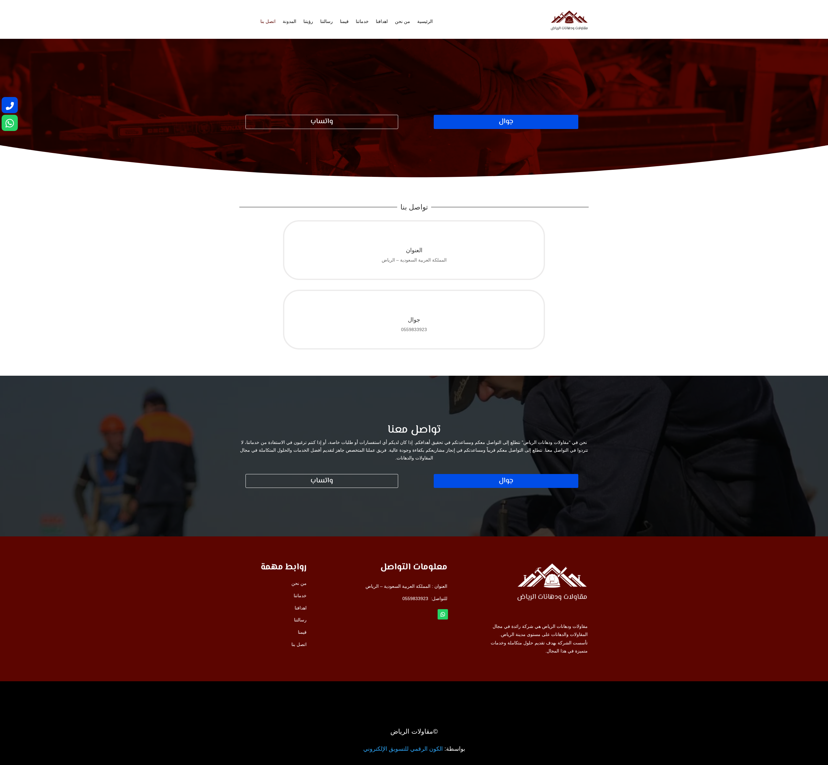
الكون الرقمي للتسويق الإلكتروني (403, 749)
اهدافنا (382, 21)
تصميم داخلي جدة (550, 694)
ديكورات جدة (555, 693)
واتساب (321, 121)
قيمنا (344, 21)
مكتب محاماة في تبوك (546, 693)
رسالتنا (326, 21)
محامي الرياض (553, 692)
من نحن (402, 21)
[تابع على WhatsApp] (443, 614)
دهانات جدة (556, 693)
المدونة (289, 21)
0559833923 (415, 598)
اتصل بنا (268, 21)
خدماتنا (362, 21)
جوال (506, 121)
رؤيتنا (308, 21)
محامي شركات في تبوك (544, 694)
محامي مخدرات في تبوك (543, 692)
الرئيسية (425, 21)
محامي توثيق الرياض (547, 695)
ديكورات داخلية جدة (548, 694)
